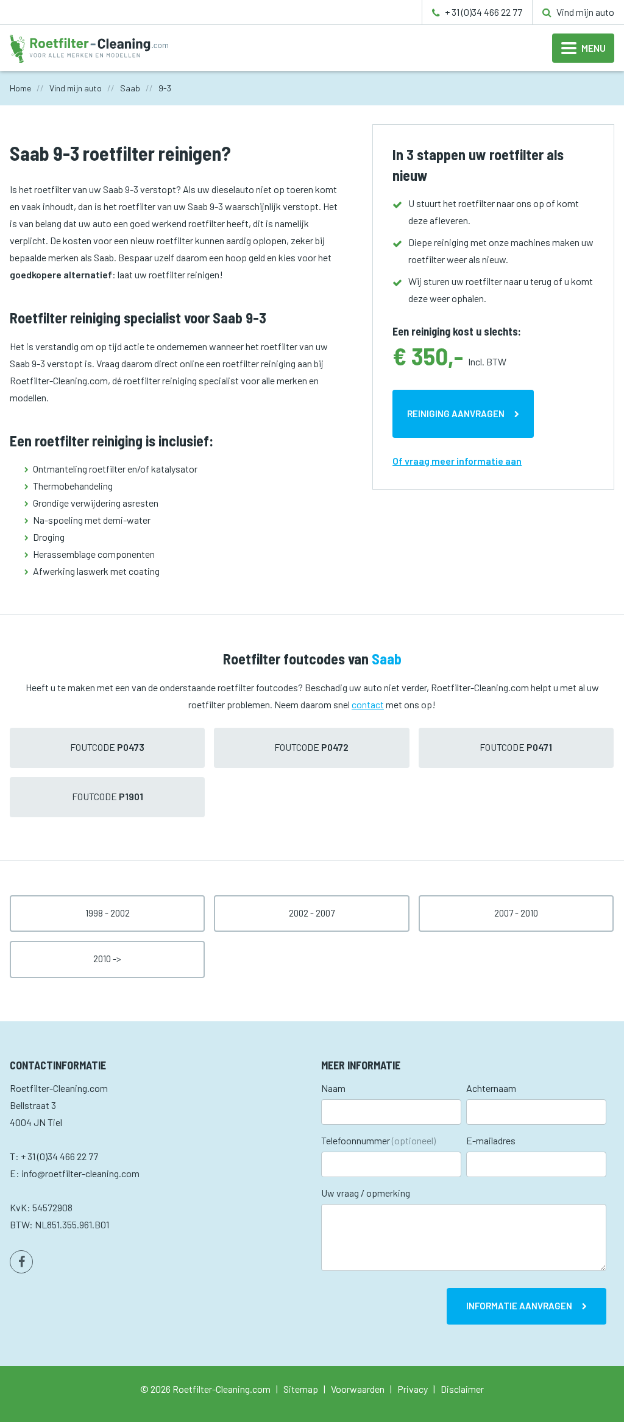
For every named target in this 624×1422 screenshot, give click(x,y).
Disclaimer (462, 1389)
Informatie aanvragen (519, 1305)
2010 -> (107, 958)
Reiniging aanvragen (456, 413)
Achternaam (491, 1088)
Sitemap (300, 1389)
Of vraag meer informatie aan (457, 460)
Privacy (412, 1389)
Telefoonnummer (378, 1140)
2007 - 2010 (516, 912)
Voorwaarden (358, 1389)
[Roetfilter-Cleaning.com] (89, 47)
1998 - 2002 (107, 912)
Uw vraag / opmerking (365, 1192)
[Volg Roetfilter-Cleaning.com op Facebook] (21, 1261)
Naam (333, 1088)
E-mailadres (491, 1140)
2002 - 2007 (312, 912)
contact (368, 704)
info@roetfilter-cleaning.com (80, 1173)
